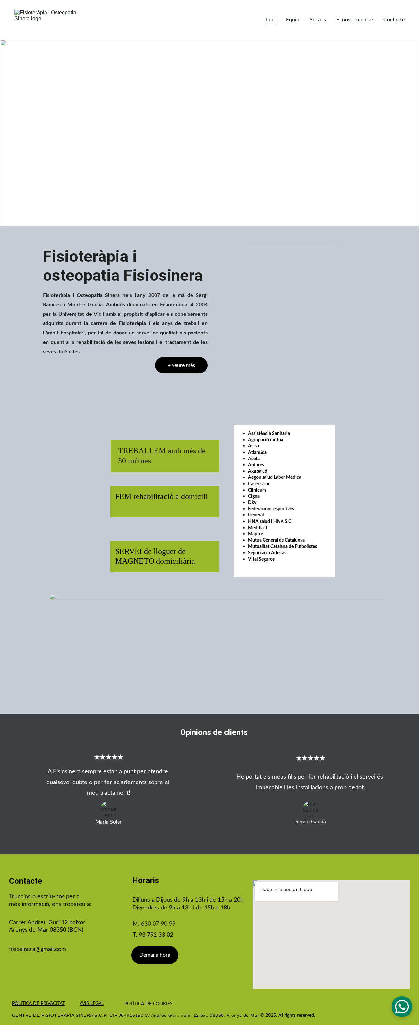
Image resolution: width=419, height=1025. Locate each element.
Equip (292, 19)
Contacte (394, 19)
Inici (271, 19)
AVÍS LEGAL (92, 1003)
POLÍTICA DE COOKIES (148, 1004)
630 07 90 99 (158, 924)
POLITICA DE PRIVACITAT (38, 1003)
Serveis (318, 19)
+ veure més (181, 365)
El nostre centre (355, 19)
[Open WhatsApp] (402, 1006)
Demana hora (154, 955)
